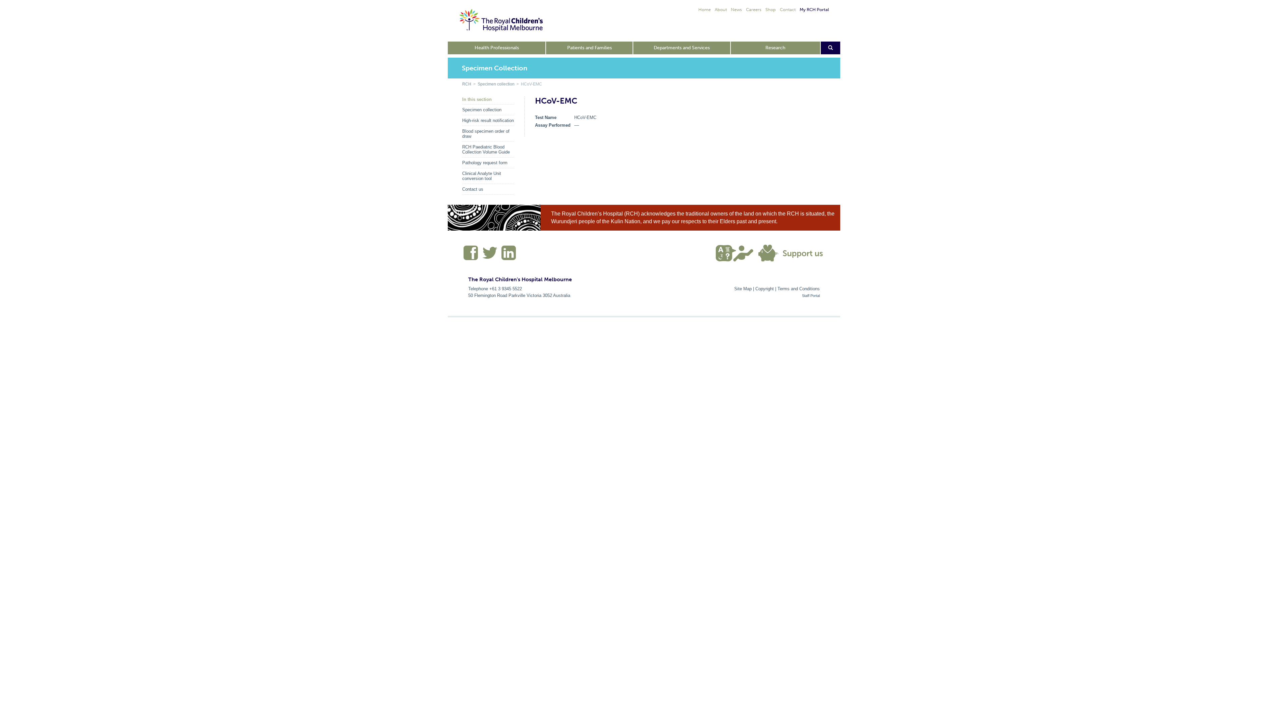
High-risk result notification (488, 120)
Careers (753, 9)
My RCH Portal (814, 9)
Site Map (743, 288)
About (721, 9)
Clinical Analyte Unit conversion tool (481, 176)
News (736, 9)
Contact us (472, 189)
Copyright (764, 288)
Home (704, 9)
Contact (788, 9)
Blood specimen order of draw (485, 134)
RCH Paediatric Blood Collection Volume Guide (486, 149)
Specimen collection (496, 84)
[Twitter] (490, 255)
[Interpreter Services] (737, 252)
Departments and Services (682, 48)
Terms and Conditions (798, 288)
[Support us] (792, 252)
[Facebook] (471, 255)
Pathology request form (484, 162)
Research (775, 48)
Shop (770, 9)
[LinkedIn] (508, 255)
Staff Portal (811, 296)
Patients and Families (589, 48)
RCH (466, 84)
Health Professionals (497, 48)
